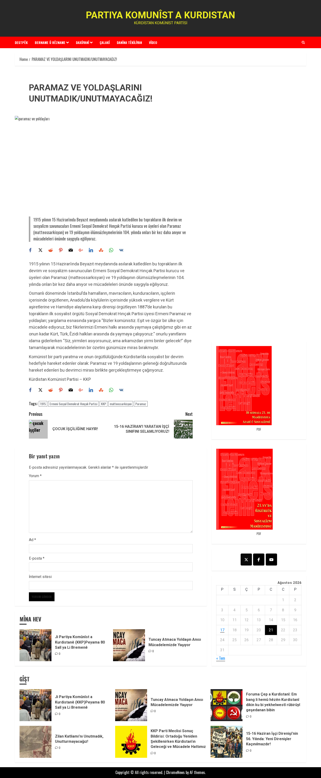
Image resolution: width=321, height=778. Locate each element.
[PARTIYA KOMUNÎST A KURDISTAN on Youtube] (271, 560)
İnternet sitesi (40, 576)
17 (222, 630)
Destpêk (21, 42)
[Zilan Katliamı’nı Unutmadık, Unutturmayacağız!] (35, 742)
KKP (103, 403)
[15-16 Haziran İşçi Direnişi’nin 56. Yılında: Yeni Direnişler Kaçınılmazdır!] (227, 742)
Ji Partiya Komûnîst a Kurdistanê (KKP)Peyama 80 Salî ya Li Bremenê (80, 642)
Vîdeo (153, 42)
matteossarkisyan (121, 403)
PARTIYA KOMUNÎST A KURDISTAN (160, 15)
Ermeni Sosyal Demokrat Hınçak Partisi (73, 403)
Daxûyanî (82, 42)
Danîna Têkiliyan (129, 42)
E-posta (36, 558)
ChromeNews (175, 772)
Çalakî (105, 42)
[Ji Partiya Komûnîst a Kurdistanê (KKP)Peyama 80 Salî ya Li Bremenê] (35, 645)
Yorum (35, 476)
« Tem (220, 658)
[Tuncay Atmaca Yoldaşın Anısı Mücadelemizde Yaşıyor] (129, 645)
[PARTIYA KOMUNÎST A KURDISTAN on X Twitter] (246, 560)
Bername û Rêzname (50, 42)
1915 (43, 403)
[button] (303, 42)
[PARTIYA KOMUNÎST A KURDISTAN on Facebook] (258, 560)
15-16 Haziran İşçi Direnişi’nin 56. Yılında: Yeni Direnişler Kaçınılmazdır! (272, 738)
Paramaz (140, 403)
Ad (32, 540)
